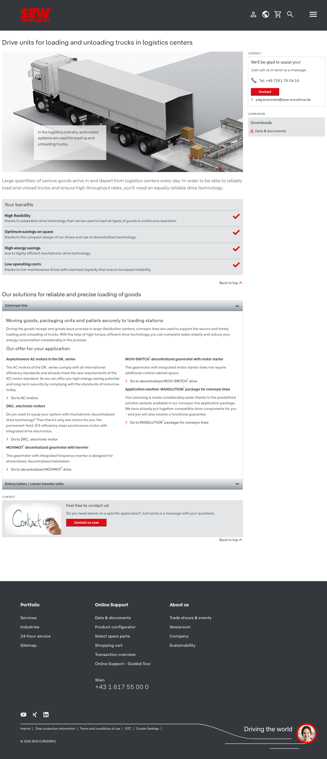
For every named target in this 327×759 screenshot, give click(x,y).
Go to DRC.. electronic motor (34, 439)
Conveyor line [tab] (16, 305)
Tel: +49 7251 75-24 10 (279, 80)
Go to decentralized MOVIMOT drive (41, 469)
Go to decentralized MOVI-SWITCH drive (163, 381)
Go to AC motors (24, 397)
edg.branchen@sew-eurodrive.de (283, 99)
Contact (265, 91)
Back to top (228, 282)
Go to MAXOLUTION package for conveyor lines (169, 422)
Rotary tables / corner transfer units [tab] (34, 483)
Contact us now (86, 522)
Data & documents (270, 130)
